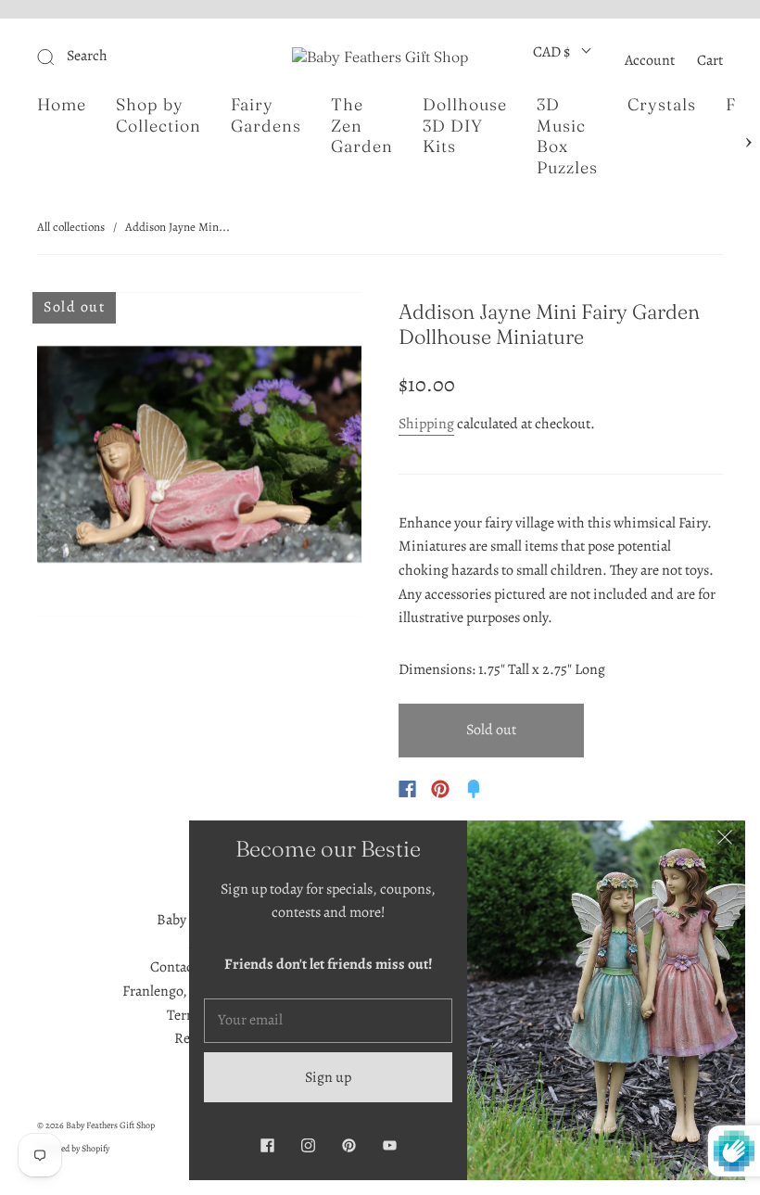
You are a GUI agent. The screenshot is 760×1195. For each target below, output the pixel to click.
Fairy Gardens (266, 115)
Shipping (426, 423)
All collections (71, 227)
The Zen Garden (362, 126)
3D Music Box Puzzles (567, 136)
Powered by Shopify (73, 1148)
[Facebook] (407, 789)
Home (61, 105)
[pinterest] (348, 1145)
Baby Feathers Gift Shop (110, 1125)
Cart (710, 60)
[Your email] (328, 1020)
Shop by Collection (158, 115)
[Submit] (135, 56)
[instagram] (307, 1145)
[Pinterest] (440, 789)
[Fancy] (473, 789)
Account (650, 60)
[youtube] (389, 1145)
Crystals (661, 105)
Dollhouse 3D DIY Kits (465, 126)
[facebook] (267, 1145)
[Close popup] (724, 840)
